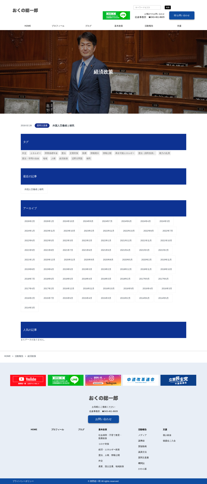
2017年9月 (144, 279)
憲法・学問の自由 (30, 158)
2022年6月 (30, 240)
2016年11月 (88, 288)
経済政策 (63, 158)
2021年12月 (126, 240)
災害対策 (74, 153)
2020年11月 (69, 259)
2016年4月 (148, 288)
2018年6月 (49, 279)
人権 (53, 158)
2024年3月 (165, 221)
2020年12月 (49, 259)
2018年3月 (106, 279)
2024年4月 (145, 221)
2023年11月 (49, 231)
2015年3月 (106, 298)
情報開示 (94, 153)
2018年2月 (125, 279)
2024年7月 (107, 221)
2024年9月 (88, 221)
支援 (179, 26)
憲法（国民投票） (146, 153)
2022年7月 (168, 231)
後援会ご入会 (169, 440)
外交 (24, 153)
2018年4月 (87, 279)
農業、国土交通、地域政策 (111, 466)
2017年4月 (30, 288)
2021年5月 (106, 250)
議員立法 (142, 452)
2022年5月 (49, 240)
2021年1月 (30, 259)
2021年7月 (68, 250)
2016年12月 (68, 288)
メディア (142, 435)
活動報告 (149, 26)
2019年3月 (87, 269)
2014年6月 (144, 298)
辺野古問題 (77, 158)
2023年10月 (69, 231)
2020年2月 (146, 259)
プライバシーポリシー (23, 481)
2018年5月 (68, 279)
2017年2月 (49, 288)
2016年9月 (129, 288)
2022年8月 (149, 231)
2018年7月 (30, 279)
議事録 (141, 440)
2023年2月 (89, 231)
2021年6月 (87, 250)
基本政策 (118, 26)
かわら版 (142, 469)
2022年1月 (106, 240)
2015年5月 (68, 298)
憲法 (64, 153)
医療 (84, 153)
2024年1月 (30, 231)
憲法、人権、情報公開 (109, 455)
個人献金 (167, 435)
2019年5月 (68, 269)
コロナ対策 (103, 444)
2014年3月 (30, 307)
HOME (28, 26)
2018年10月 (166, 269)
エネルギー (35, 153)
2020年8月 (108, 259)
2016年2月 (30, 298)
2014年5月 (163, 298)
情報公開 (107, 153)
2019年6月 (49, 269)
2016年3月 (167, 288)
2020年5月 (127, 259)
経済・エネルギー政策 (109, 449)
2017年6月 (163, 279)
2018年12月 (126, 269)
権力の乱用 (164, 153)
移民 (89, 158)
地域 (45, 158)
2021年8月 (49, 250)
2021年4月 (125, 250)
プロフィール (58, 26)
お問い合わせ (183, 15)
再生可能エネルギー (124, 153)
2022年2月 (87, 240)
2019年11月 (166, 259)
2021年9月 (30, 250)
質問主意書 (143, 457)
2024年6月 (126, 221)
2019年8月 (30, 269)
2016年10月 (109, 288)
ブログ (88, 26)
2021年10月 (166, 240)
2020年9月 (89, 259)
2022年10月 (129, 231)
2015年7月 (49, 298)
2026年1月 (49, 221)
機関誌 (141, 463)
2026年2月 (30, 221)
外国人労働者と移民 (34, 189)
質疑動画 (142, 446)
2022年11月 (108, 231)
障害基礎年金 (51, 153)
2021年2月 (163, 250)
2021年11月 (146, 240)
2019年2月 (106, 269)
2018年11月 (146, 269)
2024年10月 (68, 221)
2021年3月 (144, 250)
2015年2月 (125, 298)
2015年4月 (87, 298)
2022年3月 (68, 240)
